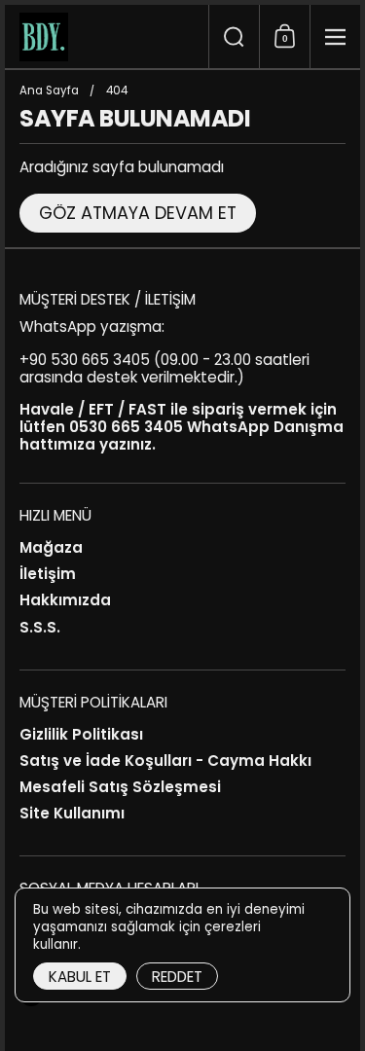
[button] (233, 36)
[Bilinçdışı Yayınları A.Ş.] (106, 37)
